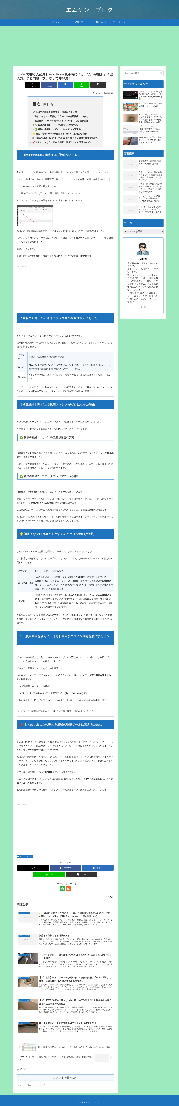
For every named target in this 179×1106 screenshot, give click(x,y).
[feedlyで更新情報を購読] (62, 888)
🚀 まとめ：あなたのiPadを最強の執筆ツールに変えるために (62, 142)
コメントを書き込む (65, 1077)
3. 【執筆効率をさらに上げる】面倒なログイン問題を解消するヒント (66, 138)
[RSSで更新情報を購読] (68, 888)
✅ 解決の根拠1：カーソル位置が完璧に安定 (57, 125)
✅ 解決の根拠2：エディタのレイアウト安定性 (58, 129)
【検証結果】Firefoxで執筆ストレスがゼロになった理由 (60, 120)
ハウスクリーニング (26, 856)
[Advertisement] (89, 46)
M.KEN (143, 259)
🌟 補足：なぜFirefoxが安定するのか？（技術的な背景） (60, 133)
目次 (36, 104)
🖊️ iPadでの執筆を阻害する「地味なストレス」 (55, 112)
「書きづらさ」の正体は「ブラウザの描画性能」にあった (60, 116)
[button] (98, 85)
